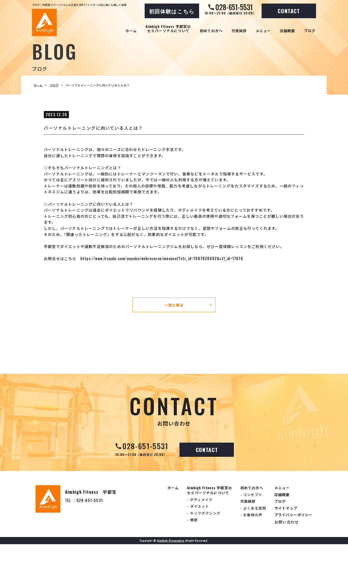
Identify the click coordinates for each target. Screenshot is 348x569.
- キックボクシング (203, 513)
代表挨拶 (239, 30)
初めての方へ (211, 30)
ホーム (131, 30)
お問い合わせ (286, 522)
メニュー (263, 30)
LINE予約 (155, 557)
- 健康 (192, 519)
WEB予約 (86, 557)
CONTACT (289, 11)
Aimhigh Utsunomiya (170, 540)
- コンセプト (251, 494)
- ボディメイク (200, 499)
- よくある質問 (253, 508)
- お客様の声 (251, 514)
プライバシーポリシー (293, 514)
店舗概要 (287, 30)
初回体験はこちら (172, 11)
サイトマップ (285, 508)
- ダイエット (198, 506)
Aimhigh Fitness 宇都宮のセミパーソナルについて (168, 28)
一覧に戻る (188, 304)
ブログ (310, 30)
